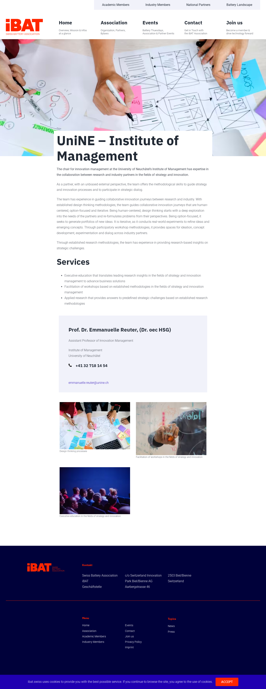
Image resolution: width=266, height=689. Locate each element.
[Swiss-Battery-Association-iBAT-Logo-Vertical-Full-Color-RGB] (24, 20)
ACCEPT (227, 682)
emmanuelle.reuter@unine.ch (89, 383)
